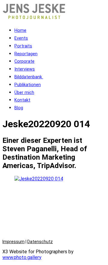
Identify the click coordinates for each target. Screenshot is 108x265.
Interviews (24, 69)
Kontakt (22, 100)
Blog (18, 107)
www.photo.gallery (21, 257)
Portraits (23, 46)
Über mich (24, 92)
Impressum (13, 241)
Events (21, 38)
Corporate (24, 61)
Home (20, 30)
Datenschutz (40, 241)
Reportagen (26, 53)
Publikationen (27, 84)
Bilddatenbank (28, 77)
